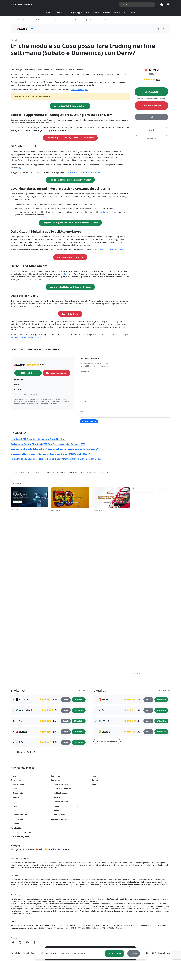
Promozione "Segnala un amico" (66, 806)
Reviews (81, 953)
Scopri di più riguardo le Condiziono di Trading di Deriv (70, 222)
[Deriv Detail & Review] (22, 28)
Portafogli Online (18, 828)
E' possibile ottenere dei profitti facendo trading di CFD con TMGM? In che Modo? (50, 454)
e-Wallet (106, 12)
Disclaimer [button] (14, 875)
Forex (15, 806)
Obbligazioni (18, 819)
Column (95, 780)
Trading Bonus (59, 815)
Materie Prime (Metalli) (22, 815)
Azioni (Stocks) (18, 784)
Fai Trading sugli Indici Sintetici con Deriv (70, 179)
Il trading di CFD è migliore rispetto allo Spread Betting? (38, 439)
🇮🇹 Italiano (28, 849)
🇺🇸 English (16, 849)
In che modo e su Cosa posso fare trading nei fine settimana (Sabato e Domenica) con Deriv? (56, 458)
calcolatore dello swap (108, 212)
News (94, 784)
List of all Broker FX (26, 752)
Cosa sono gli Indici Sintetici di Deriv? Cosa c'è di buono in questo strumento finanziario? (54, 449)
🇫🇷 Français (63, 849)
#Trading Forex (52, 349)
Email (82, 411)
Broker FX (58, 12)
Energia (16, 797)
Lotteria (56, 797)
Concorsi (133, 12)
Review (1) (151, 138)
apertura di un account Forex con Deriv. (85, 172)
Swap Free (57, 810)
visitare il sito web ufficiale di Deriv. (108, 250)
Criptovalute (18, 793)
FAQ (157, 29)
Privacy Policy (16, 953)
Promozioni (119, 12)
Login (151, 117)
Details (66, 699)
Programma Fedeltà (61, 802)
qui (20, 167)
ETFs (14, 802)
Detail (151, 130)
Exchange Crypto (74, 12)
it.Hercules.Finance (21, 4)
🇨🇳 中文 (39, 849)
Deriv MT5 (68, 274)
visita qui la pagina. (79, 89)
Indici (15, 810)
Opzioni (16, 823)
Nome (83, 401)
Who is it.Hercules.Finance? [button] (21, 858)
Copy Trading (92, 12)
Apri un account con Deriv (70, 257)
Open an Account (151, 105)
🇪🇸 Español (50, 849)
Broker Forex (16, 780)
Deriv (53, 953)
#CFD (14, 349)
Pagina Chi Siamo (29, 953)
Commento (85, 371)
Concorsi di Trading (59, 819)
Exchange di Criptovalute (21, 832)
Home (47, 12)
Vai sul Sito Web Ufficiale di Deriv (70, 106)
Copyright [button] (14, 921)
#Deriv (22, 349)
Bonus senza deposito (62, 789)
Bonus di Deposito (60, 784)
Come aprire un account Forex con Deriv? (32, 96)
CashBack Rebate (60, 793)
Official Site (151, 91)
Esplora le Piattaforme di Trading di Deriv (70, 287)
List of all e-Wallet (108, 741)
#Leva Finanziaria (35, 349)
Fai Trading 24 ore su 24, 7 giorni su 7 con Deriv (70, 137)
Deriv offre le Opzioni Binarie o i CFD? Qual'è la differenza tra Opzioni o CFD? (48, 444)
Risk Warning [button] (15, 895)
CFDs (162, 29)
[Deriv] (19, 364)
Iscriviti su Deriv (70, 314)
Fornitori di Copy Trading (20, 837)
